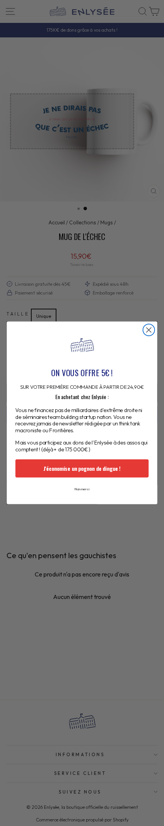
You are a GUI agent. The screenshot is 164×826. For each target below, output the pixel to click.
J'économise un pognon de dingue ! (82, 469)
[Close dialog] (149, 330)
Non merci (82, 489)
